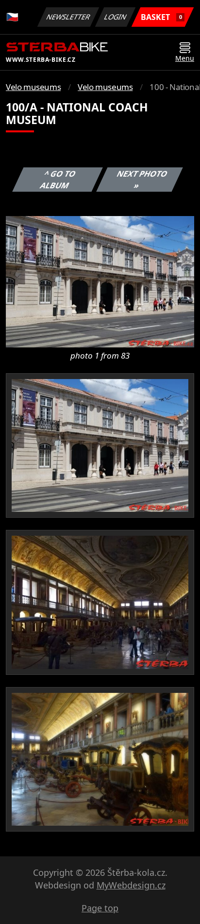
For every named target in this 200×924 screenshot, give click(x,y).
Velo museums (33, 86)
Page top (100, 908)
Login (115, 16)
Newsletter (68, 16)
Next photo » (142, 179)
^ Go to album (58, 179)
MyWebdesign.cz (131, 885)
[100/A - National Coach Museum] (100, 280)
